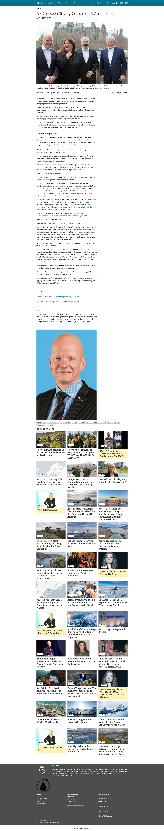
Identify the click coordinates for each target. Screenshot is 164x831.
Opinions (100, 3)
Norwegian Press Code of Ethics (78, 771)
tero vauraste (53, 422)
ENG (126, 3)
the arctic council (44, 425)
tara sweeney (65, 422)
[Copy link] (123, 93)
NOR (121, 3)
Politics (76, 3)
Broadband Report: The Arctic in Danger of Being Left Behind (58, 297)
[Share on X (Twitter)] (115, 93)
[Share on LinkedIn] (118, 93)
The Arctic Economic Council (47, 314)
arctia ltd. (41, 422)
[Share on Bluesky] (126, 93)
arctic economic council (96, 422)
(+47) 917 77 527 (71, 801)
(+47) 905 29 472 (105, 801)
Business (69, 3)
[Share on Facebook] (112, 93)
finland (82, 422)
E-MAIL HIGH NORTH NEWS (75, 805)
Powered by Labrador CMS (82, 828)
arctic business (113, 422)
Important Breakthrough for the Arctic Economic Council (57, 302)
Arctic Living (91, 3)
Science (83, 3)
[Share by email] (120, 93)
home (75, 422)
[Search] (107, 3)
